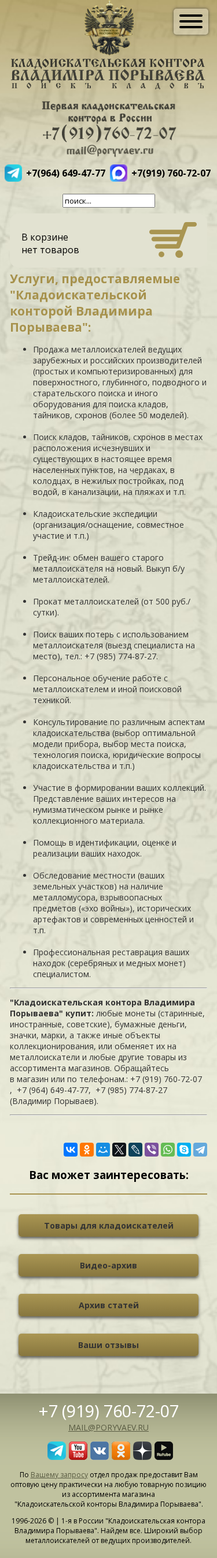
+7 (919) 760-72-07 (109, 1410)
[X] (119, 1150)
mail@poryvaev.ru (108, 1427)
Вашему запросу (59, 1475)
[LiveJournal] (135, 1150)
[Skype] (184, 1150)
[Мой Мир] (103, 1150)
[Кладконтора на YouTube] (78, 1456)
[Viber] (152, 1150)
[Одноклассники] (87, 1150)
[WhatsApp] (168, 1150)
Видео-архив (108, 1265)
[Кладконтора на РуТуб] (164, 1456)
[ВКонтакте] (71, 1150)
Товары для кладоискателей (109, 1225)
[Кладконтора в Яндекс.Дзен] (142, 1456)
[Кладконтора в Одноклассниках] (121, 1456)
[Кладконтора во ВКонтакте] (99, 1456)
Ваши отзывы (108, 1344)
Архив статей (109, 1305)
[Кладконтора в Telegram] (56, 1456)
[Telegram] (200, 1150)
